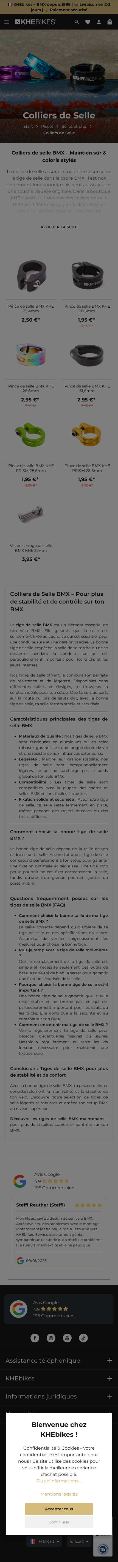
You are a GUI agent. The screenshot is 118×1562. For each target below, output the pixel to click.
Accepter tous (59, 1508)
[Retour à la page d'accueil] (35, 22)
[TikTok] (83, 1338)
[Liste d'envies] (87, 21)
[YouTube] (67, 1338)
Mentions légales (59, 1494)
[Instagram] (51, 1338)
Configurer (59, 1522)
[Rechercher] (76, 21)
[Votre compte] (98, 21)
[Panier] (109, 21)
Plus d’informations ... (59, 1481)
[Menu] (6, 21)
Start (28, 126)
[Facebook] (34, 1338)
